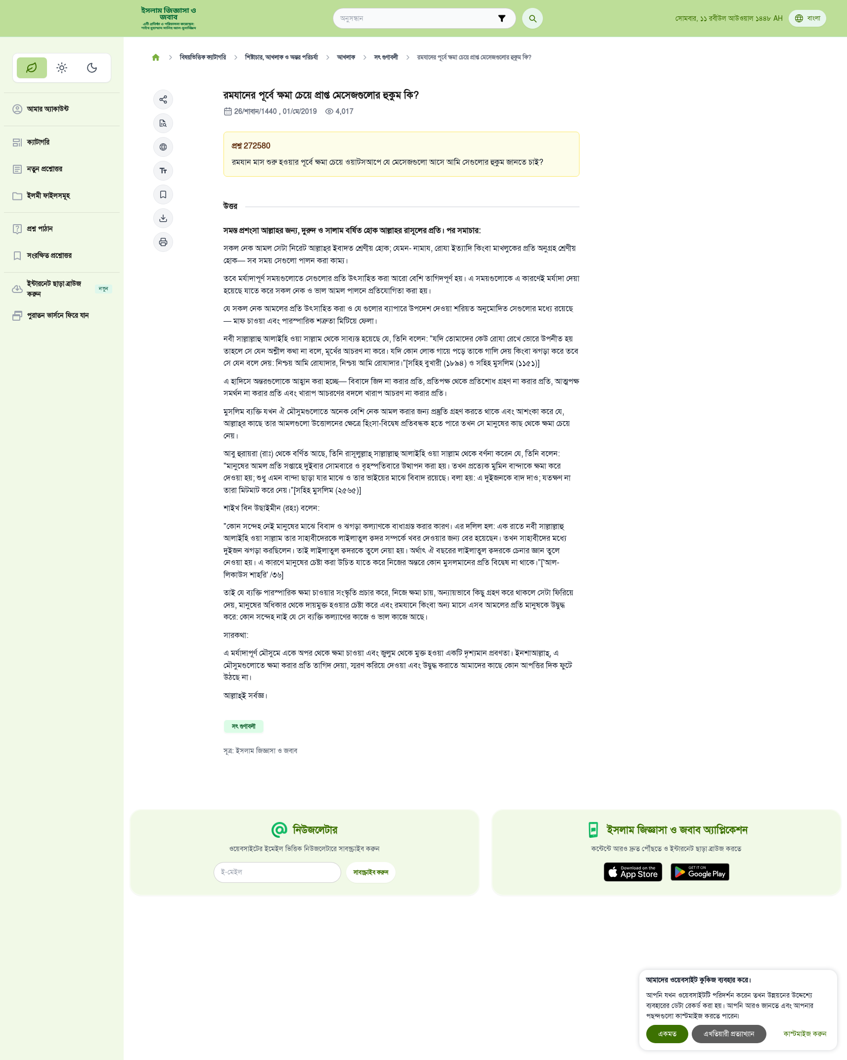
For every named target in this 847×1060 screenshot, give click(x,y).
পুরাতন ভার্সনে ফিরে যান (58, 316)
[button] (163, 99)
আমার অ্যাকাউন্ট (48, 109)
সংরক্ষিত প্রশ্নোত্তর (49, 256)
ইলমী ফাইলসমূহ (48, 196)
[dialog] (738, 1010)
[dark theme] (92, 67)
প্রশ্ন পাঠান (40, 229)
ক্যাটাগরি (38, 143)
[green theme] (32, 67)
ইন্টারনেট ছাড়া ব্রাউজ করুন (67, 289)
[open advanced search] (502, 18)
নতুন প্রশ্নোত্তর (44, 169)
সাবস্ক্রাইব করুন (371, 872)
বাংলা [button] (813, 18)
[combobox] (417, 18)
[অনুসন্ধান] (532, 18)
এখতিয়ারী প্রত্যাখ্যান (729, 1034)
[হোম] (156, 57)
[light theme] (62, 67)
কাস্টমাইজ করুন (805, 1034)
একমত (667, 1034)
